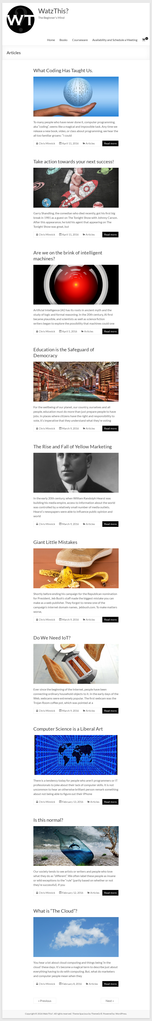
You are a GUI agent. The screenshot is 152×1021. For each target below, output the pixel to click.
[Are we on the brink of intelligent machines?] (76, 266)
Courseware (80, 40)
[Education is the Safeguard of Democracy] (76, 363)
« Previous (44, 1000)
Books (63, 40)
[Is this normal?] (76, 828)
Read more (110, 143)
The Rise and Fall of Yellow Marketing (72, 446)
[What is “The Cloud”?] (76, 919)
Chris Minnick (47, 143)
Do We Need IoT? (51, 638)
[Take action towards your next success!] (76, 169)
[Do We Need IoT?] (76, 645)
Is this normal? (48, 820)
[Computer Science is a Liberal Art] (76, 737)
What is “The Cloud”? (55, 911)
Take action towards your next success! (73, 161)
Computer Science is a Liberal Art (68, 729)
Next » (110, 1000)
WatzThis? (53, 11)
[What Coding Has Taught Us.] (76, 78)
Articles (90, 143)
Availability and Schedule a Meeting (114, 40)
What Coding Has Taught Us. (63, 70)
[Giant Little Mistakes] (76, 550)
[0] (143, 40)
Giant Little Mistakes (55, 542)
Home (51, 40)
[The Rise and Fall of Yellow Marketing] (76, 454)
